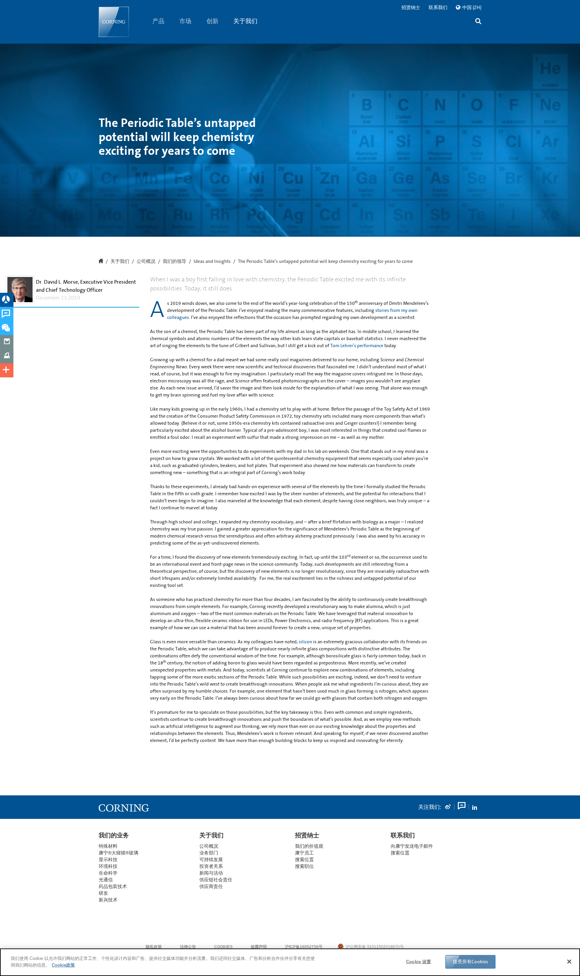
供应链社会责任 (215, 879)
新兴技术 (108, 899)
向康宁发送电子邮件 (412, 846)
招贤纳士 (410, 7)
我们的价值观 (309, 846)
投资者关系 (211, 866)
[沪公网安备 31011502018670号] (424, 946)
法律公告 (188, 946)
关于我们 (246, 21)
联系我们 (438, 7)
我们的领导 (174, 261)
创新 (212, 21)
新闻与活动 (211, 873)
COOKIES (223, 946)
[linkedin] (475, 807)
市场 (186, 21)
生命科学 (108, 873)
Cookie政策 (63, 964)
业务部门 (208, 852)
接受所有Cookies (470, 962)
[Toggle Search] (478, 22)
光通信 (106, 879)
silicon (305, 642)
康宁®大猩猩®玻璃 (118, 852)
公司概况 (146, 261)
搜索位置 (400, 852)
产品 (158, 21)
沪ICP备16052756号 (304, 946)
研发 (103, 893)
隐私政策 (154, 946)
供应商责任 (211, 886)
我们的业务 (114, 835)
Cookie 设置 (418, 961)
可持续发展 (211, 859)
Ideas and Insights (212, 261)
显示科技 (108, 859)
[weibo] (448, 807)
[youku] (461, 807)
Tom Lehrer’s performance (356, 345)
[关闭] (569, 961)
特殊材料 (108, 846)
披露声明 (259, 946)
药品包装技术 (113, 886)
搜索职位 (304, 866)
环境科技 (108, 866)
